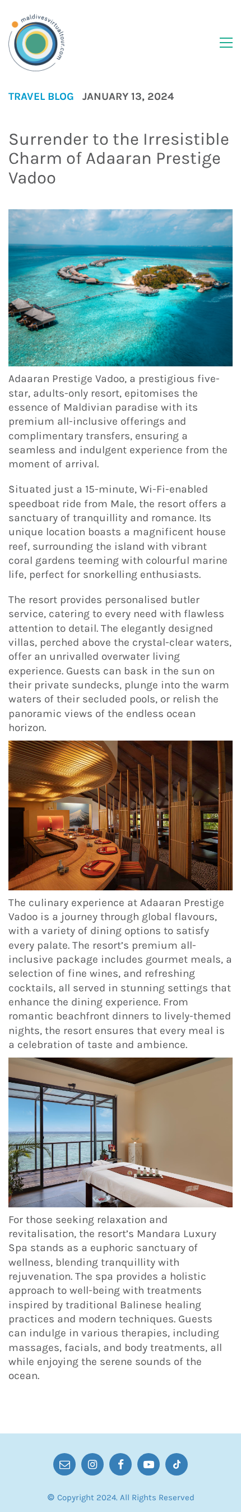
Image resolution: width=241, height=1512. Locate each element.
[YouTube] (148, 1464)
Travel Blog (41, 97)
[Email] (64, 1464)
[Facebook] (120, 1464)
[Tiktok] (176, 1464)
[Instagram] (92, 1464)
